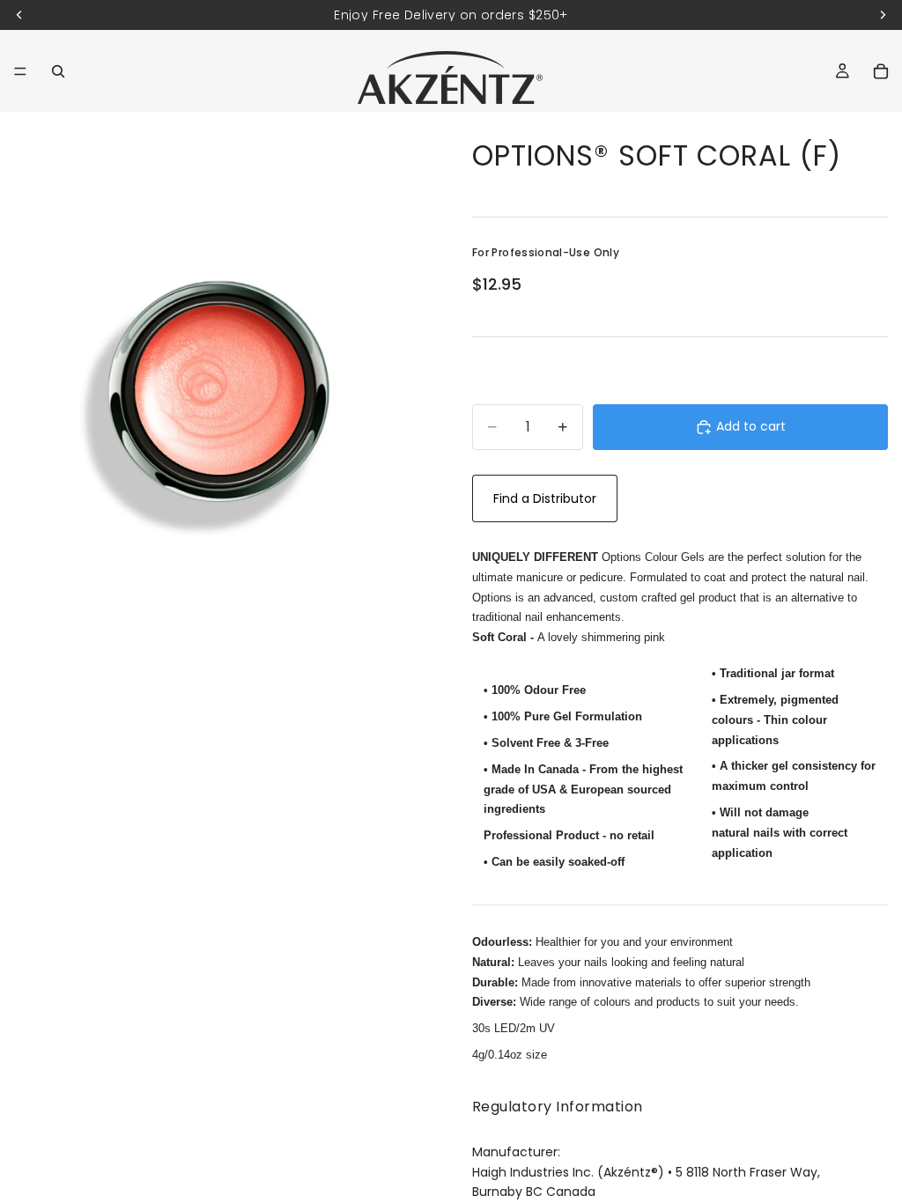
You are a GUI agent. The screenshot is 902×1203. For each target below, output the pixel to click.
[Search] (58, 71)
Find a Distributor (544, 498)
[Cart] (880, 71)
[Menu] (20, 71)
